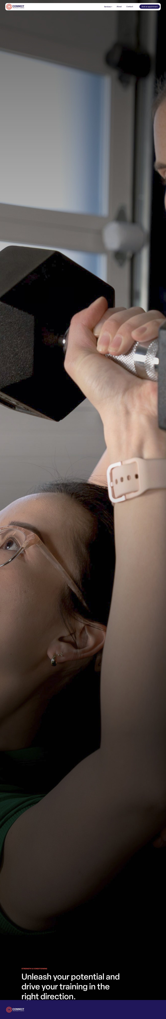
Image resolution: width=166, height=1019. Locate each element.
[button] (107, 6)
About (119, 6)
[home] (15, 6)
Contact (129, 6)
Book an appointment (150, 7)
